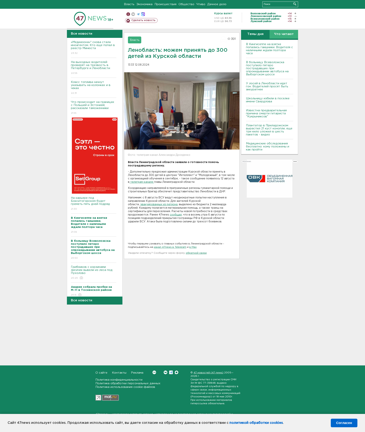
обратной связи (196, 253)
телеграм (138, 14)
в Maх (193, 247)
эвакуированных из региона (159, 204)
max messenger (143, 14)
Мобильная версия (128, 14)
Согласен (344, 423)
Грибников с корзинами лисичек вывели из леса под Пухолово (92, 272)
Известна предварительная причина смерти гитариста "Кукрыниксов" (266, 113)
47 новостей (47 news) (208, 373)
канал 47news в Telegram (170, 247)
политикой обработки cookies (256, 422)
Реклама (137, 373)
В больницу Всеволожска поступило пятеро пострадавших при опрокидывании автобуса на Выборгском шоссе (267, 68)
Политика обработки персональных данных (127, 383)
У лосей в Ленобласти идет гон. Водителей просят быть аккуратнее (267, 86)
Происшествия (165, 4)
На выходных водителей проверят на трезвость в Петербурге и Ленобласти (90, 67)
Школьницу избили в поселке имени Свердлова (268, 100)
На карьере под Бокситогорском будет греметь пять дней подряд (90, 203)
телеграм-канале (141, 182)
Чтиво (200, 4)
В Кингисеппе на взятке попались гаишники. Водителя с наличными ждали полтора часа (269, 49)
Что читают (284, 34)
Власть (129, 4)
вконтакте (133, 14)
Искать (294, 3)
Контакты (119, 373)
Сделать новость (143, 20)
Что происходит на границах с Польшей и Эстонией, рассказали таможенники (92, 107)
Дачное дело (216, 4)
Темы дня (255, 34)
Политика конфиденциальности (118, 380)
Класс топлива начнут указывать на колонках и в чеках (90, 87)
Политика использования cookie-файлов (125, 387)
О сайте (101, 373)
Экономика (144, 4)
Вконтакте (165, 372)
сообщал (176, 215)
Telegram (171, 372)
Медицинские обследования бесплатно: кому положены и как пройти (267, 146)
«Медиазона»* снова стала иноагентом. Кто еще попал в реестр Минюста (93, 47)
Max (176, 372)
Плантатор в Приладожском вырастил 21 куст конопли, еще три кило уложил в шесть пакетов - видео (269, 130)
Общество (186, 4)
